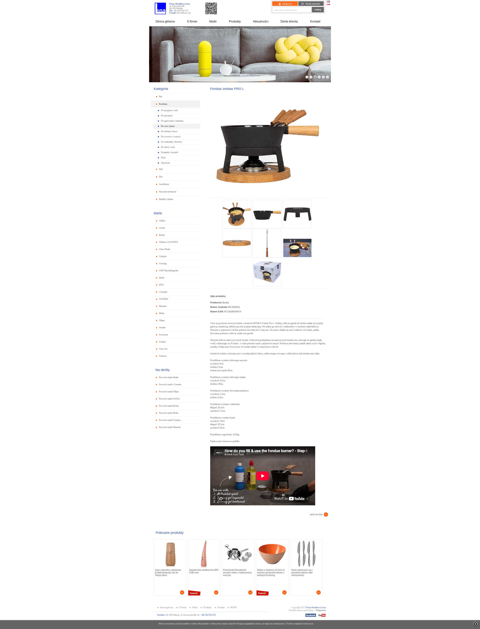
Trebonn (162, 356)
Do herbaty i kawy (169, 131)
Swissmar (163, 334)
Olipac (162, 320)
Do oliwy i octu (168, 147)
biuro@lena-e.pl (184, 13)
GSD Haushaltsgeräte (168, 270)
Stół (161, 169)
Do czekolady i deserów (171, 142)
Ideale (161, 277)
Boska (162, 235)
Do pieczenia (166, 115)
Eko (161, 176)
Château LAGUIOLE (168, 242)
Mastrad (162, 306)
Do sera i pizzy (168, 126)
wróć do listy (316, 514)
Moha (161, 313)
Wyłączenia (321, 610)
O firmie (192, 21)
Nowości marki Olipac (169, 391)
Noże (163, 157)
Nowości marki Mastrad (169, 427)
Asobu (162, 228)
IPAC (161, 284)
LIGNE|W (163, 299)
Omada (162, 327)
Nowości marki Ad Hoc (169, 398)
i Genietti (163, 292)
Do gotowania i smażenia (172, 121)
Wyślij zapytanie (312, 4)
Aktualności (260, 21)
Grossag (162, 263)
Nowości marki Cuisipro (170, 420)
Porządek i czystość (169, 152)
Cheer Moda (164, 249)
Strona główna (165, 21)
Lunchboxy (164, 184)
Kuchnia (163, 104)
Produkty (235, 21)
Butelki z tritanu (166, 199)
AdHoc (162, 220)
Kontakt (315, 21)
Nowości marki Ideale (168, 377)
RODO (233, 607)
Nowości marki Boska (169, 406)
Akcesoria (165, 163)
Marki (213, 21)
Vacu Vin (163, 349)
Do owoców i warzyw (171, 136)
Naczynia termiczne (167, 191)
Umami (162, 341)
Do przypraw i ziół (169, 110)
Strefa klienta (289, 21)
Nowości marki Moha (168, 413)
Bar (160, 96)
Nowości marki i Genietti (170, 384)
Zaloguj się (287, 4)
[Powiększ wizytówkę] (211, 13)
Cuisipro (163, 256)
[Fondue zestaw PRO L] (267, 196)
